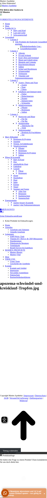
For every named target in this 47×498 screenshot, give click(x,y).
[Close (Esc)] (1, 495)
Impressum (29, 395)
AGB (6, 398)
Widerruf (24, 400)
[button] (5, 493)
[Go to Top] (23, 448)
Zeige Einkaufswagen (8, 216)
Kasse (19, 216)
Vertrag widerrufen (10, 451)
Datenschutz (40, 395)
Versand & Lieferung (19, 398)
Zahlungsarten (36, 398)
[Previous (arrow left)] (1, 497)
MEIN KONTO (8, 209)
